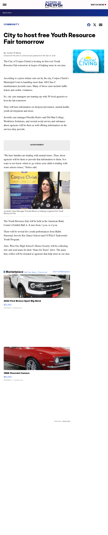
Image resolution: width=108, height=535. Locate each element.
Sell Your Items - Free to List (35, 272)
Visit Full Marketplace (61, 272)
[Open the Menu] (4, 4)
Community (11, 24)
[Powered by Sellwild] (66, 421)
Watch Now (98, 4)
